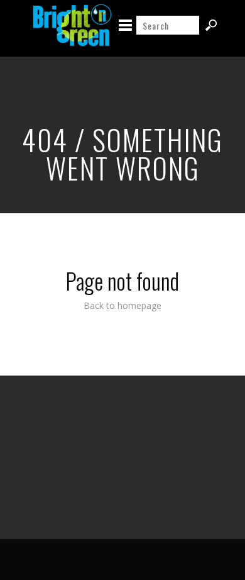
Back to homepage (122, 305)
